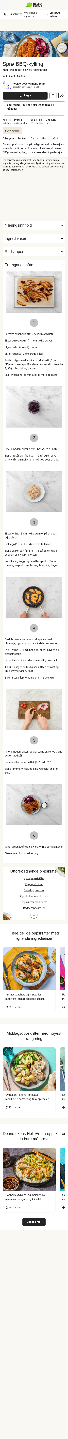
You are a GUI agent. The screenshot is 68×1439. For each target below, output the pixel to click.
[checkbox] (4, 76)
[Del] (61, 95)
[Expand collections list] (34, 915)
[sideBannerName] (34, 196)
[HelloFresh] (34, 4)
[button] (34, 238)
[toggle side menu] (4, 5)
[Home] (5, 14)
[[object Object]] (53, 95)
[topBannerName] (34, 25)
